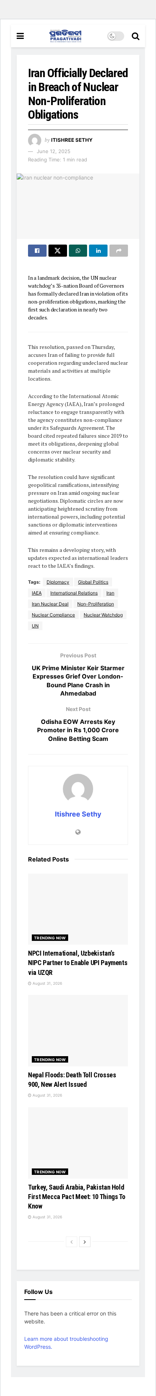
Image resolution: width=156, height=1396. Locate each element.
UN (35, 626)
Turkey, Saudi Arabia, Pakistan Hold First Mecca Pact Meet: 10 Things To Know (76, 1196)
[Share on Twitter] (57, 251)
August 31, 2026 (46, 983)
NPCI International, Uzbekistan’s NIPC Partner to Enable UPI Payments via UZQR (77, 962)
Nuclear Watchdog (103, 615)
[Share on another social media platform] (118, 251)
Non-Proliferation (95, 604)
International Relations (74, 593)
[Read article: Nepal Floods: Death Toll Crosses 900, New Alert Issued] (78, 1030)
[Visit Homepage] (65, 35)
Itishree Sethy (71, 140)
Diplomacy (58, 582)
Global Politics (93, 582)
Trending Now (50, 938)
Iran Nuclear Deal (50, 604)
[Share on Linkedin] (98, 251)
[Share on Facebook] (37, 251)
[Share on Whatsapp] (78, 251)
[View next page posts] (84, 1241)
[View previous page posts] (71, 1241)
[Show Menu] (20, 36)
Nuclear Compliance (53, 615)
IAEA (37, 593)
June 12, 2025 (53, 151)
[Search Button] (135, 36)
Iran (110, 593)
